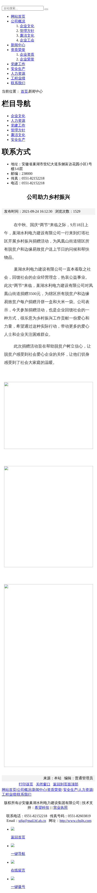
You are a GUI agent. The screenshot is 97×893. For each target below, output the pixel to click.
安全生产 (18, 69)
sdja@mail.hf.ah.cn (32, 821)
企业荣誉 (27, 59)
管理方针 (27, 31)
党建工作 (18, 64)
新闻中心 (18, 45)
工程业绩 (18, 78)
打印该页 (26, 784)
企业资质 (27, 54)
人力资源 (18, 73)
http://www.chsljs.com (75, 821)
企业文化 (27, 26)
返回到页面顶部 (65, 784)
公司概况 (18, 21)
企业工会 (27, 40)
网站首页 (18, 16)
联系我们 (18, 83)
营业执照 (60, 807)
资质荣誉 (18, 50)
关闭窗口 (43, 784)
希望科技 (42, 807)
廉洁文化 (27, 35)
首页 (24, 91)
